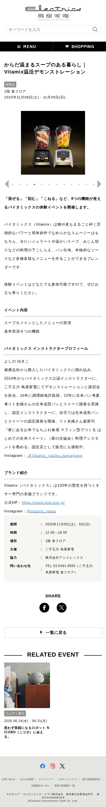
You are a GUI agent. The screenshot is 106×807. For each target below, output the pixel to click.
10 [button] (78, 184)
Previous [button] (5, 184)
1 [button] (12, 184)
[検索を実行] (94, 31)
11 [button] (86, 184)
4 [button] (34, 184)
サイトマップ (45, 779)
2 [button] (19, 184)
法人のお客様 (27, 779)
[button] (26, 46)
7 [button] (56, 184)
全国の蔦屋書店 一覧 (64, 785)
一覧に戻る (56, 632)
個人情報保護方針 (91, 779)
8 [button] (64, 184)
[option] (53, 143)
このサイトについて (67, 779)
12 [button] (93, 184)
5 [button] (41, 184)
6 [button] (49, 184)
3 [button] (27, 184)
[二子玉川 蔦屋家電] (53, 18)
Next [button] (101, 184)
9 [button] (71, 184)
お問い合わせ (8, 779)
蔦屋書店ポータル (40, 785)
